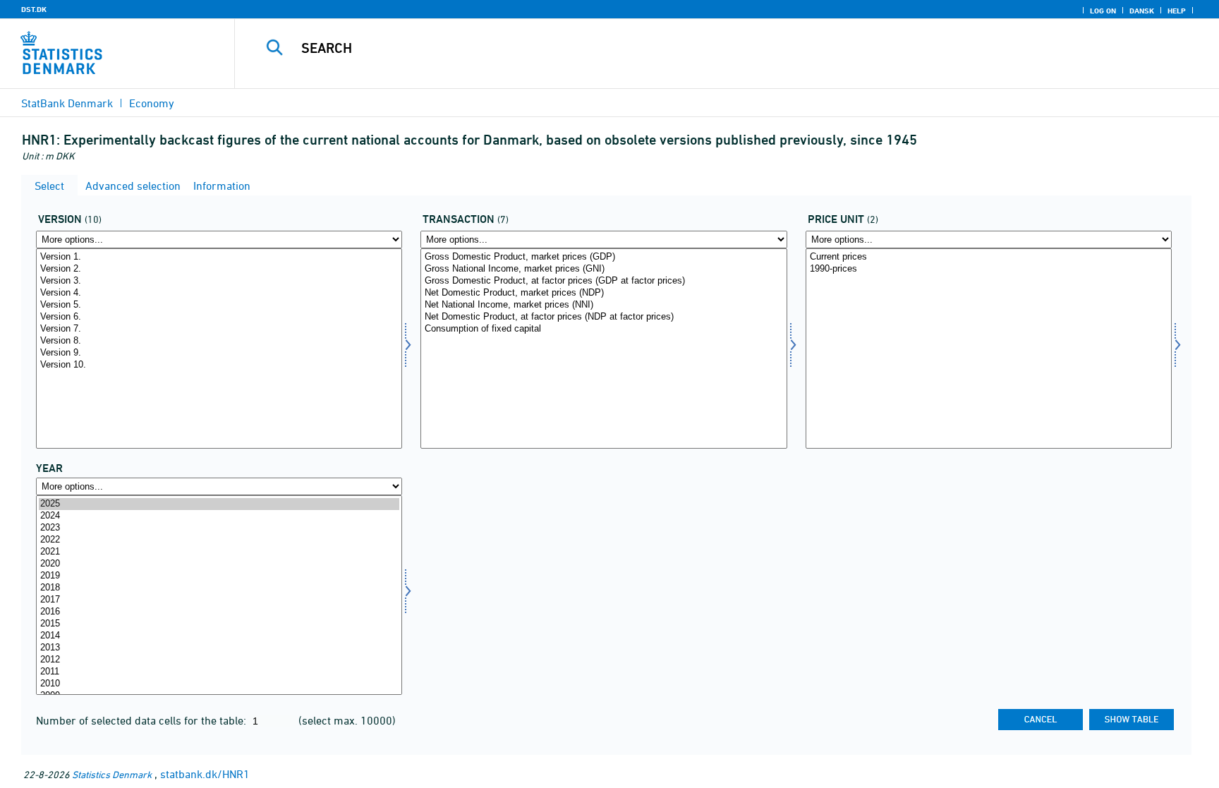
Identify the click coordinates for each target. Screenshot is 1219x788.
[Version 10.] (219, 365)
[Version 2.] (219, 269)
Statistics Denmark (112, 774)
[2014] (219, 636)
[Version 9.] (219, 353)
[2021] (219, 552)
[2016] (219, 612)
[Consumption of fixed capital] (603, 329)
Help (1177, 11)
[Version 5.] (219, 305)
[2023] (219, 528)
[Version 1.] (219, 257)
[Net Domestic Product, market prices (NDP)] (603, 293)
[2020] (219, 564)
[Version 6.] (219, 317)
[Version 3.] (219, 281)
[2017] (219, 600)
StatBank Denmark (67, 103)
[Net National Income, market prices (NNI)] (603, 305)
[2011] (219, 672)
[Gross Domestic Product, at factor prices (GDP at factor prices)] (603, 281)
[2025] (219, 504)
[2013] (219, 648)
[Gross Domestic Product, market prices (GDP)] (603, 257)
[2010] (219, 684)
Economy (151, 103)
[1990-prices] (988, 269)
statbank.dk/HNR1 (205, 774)
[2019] (219, 576)
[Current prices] (988, 257)
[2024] (219, 516)
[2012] (219, 660)
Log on (1103, 11)
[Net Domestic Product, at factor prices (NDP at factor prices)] (603, 317)
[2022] (219, 540)
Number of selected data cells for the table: (142, 720)
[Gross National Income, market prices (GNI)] (603, 269)
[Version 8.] (219, 341)
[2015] (219, 624)
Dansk (1141, 11)
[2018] (219, 588)
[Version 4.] (219, 293)
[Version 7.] (219, 329)
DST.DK (34, 9)
